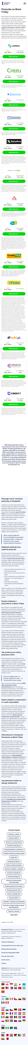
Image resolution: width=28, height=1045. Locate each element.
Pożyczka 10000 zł (14, 838)
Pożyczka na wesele (13, 834)
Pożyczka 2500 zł (14, 897)
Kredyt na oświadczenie (13, 894)
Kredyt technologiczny (14, 876)
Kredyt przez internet (14, 861)
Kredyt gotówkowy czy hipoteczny (13, 849)
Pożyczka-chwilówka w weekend (14, 869)
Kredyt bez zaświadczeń (14, 873)
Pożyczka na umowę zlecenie (14, 842)
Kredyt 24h (14, 857)
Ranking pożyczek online (14, 890)
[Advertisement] (14, 429)
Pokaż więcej (14, 914)
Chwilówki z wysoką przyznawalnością (13, 901)
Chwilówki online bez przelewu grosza (13, 853)
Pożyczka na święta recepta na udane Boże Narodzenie (13, 906)
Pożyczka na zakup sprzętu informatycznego (13, 881)
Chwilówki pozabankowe (14, 845)
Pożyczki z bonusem (13, 911)
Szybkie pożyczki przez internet (14, 886)
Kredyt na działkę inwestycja (14, 865)
